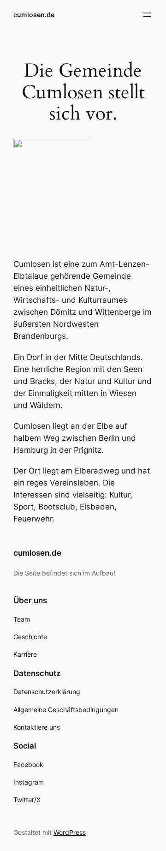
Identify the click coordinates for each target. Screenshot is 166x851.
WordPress (69, 832)
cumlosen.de (33, 14)
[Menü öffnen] (147, 14)
